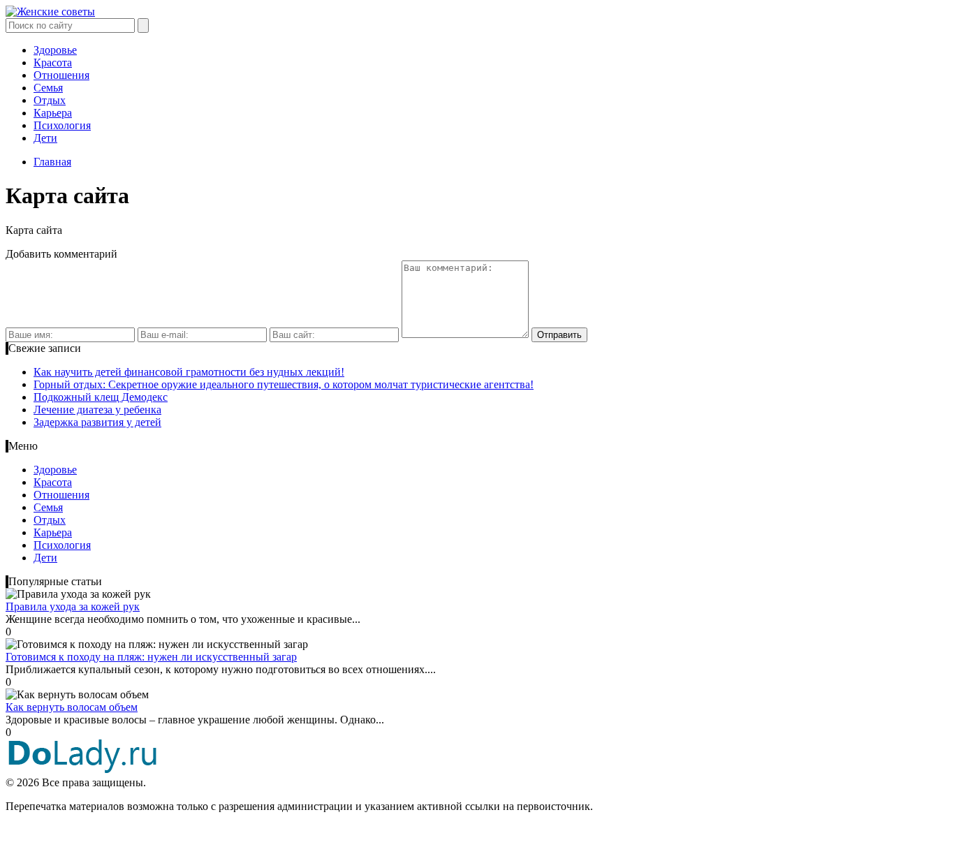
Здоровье (55, 50)
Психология (62, 125)
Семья (48, 88)
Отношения (61, 75)
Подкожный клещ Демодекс (101, 397)
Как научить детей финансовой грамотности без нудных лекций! (189, 372)
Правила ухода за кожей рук (73, 606)
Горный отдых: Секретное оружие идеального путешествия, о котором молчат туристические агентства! (284, 384)
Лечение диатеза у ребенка (97, 409)
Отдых (50, 100)
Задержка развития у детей (97, 422)
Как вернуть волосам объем (72, 707)
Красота (53, 62)
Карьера (53, 113)
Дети (45, 138)
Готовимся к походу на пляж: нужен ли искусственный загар (151, 657)
